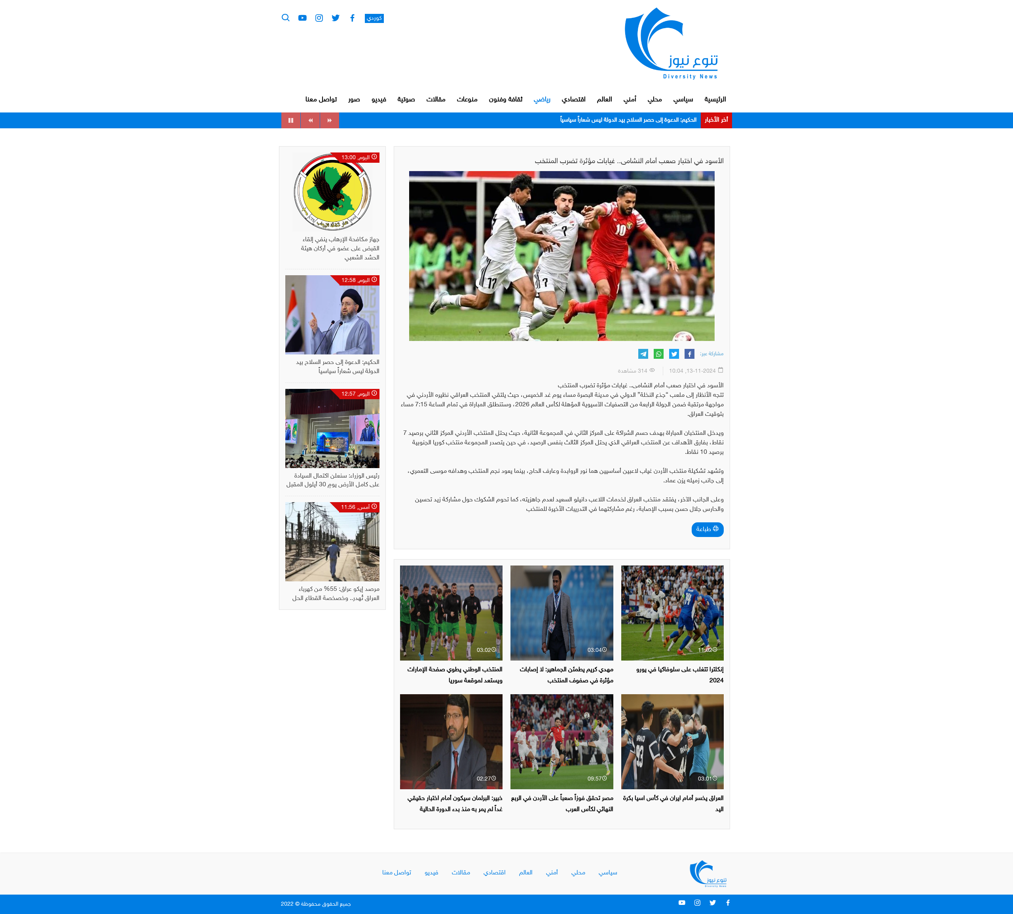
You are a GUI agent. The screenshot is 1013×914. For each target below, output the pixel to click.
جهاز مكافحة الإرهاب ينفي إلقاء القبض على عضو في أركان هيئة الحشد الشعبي (340, 249)
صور (354, 100)
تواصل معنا (321, 100)
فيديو (379, 100)
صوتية (406, 100)
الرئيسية (715, 100)
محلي (655, 100)
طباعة (704, 529)
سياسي (683, 100)
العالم (604, 100)
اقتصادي (574, 100)
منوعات (467, 100)
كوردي (374, 18)
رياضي (542, 100)
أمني (630, 100)
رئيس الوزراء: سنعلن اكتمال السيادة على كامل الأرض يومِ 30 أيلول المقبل (611, 120)
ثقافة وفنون (505, 100)
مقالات (436, 100)
